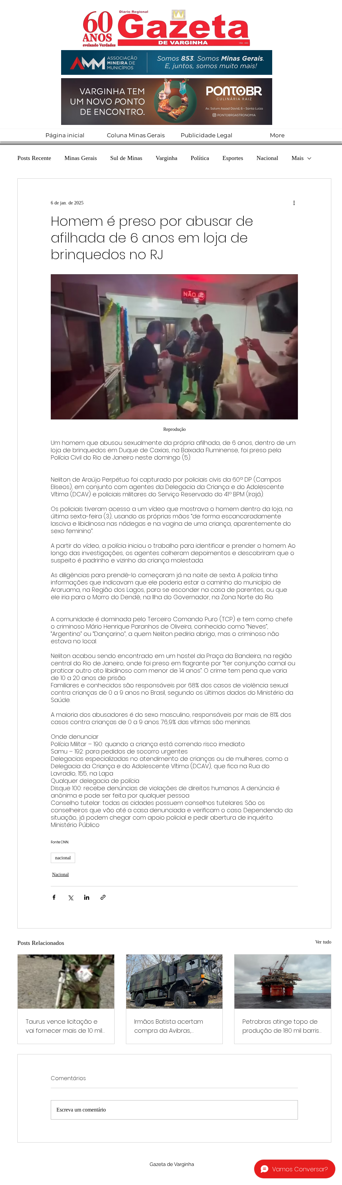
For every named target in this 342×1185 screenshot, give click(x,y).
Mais (298, 158)
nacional (63, 857)
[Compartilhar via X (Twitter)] (70, 897)
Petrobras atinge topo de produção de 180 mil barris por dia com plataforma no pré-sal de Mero (282, 1026)
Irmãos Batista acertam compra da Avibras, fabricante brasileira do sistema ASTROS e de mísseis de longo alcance (171, 1026)
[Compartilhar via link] (103, 897)
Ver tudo (323, 942)
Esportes (232, 158)
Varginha (166, 158)
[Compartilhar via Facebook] (54, 897)
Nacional (267, 158)
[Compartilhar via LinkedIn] (86, 897)
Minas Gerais (80, 158)
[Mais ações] (294, 203)
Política (200, 158)
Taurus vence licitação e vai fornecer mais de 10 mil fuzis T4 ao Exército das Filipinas (64, 1026)
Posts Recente (34, 158)
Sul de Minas (126, 158)
